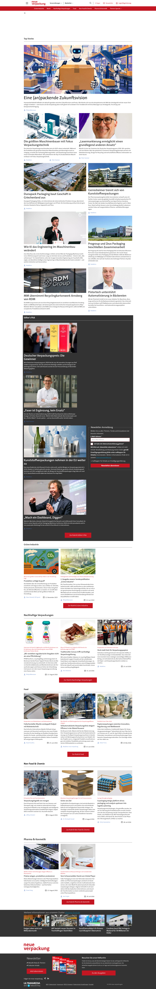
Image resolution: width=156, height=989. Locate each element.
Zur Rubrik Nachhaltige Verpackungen (78, 680)
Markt (49, 8)
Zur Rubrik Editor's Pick (78, 535)
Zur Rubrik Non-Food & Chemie (78, 830)
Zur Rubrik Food (78, 754)
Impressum (60, 984)
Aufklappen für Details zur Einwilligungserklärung (108, 461)
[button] (27, 922)
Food (74, 8)
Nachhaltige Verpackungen (61, 8)
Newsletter (109, 3)
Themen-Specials (115, 8)
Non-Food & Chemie (85, 8)
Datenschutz (52, 984)
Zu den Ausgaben (99, 973)
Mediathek (68, 3)
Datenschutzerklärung (103, 458)
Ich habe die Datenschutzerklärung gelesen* (109, 444)
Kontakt (91, 984)
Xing (45, 978)
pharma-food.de (72, 912)
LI (48, 978)
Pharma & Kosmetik (101, 8)
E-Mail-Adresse (96, 436)
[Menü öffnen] (27, 3)
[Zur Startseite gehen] (38, 3)
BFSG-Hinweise (68, 984)
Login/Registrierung (125, 3)
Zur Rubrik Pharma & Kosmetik (78, 902)
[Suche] (90, 3)
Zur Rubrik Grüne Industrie (78, 605)
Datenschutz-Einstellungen (80, 984)
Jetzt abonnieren (36, 971)
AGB (47, 984)
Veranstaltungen (55, 3)
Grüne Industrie (39, 8)
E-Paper (97, 3)
